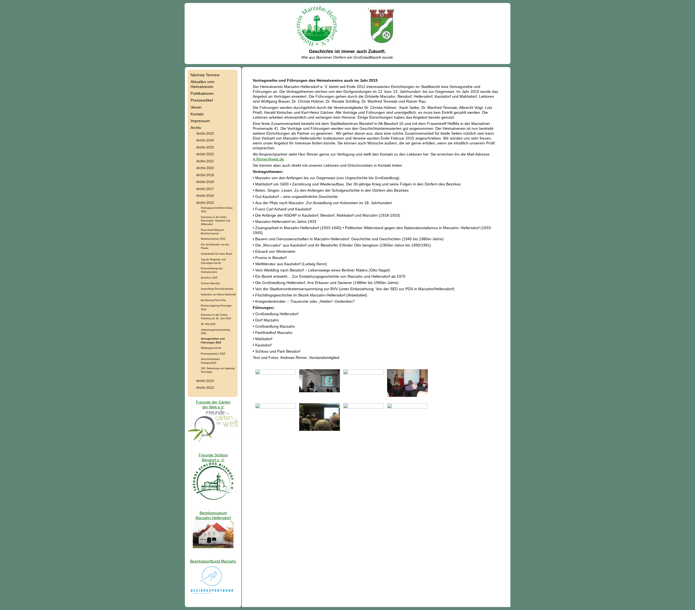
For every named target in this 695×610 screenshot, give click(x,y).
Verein (196, 107)
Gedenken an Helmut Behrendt (218, 294)
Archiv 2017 (205, 189)
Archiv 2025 (205, 133)
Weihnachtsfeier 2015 (213, 238)
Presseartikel (202, 100)
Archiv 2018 (205, 182)
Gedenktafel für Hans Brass (216, 253)
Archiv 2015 (205, 202)
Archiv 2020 (205, 168)
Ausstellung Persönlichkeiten (217, 288)
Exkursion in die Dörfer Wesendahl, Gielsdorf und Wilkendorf (215, 221)
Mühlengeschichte (211, 347)
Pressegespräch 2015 (213, 353)
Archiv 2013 (205, 387)
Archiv (196, 127)
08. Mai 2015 (208, 324)
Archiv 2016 (205, 195)
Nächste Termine (205, 75)
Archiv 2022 (205, 154)
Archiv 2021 (205, 161)
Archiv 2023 (205, 147)
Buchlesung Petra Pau (213, 300)
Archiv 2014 (205, 381)
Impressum (200, 121)
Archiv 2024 (205, 140)
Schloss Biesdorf (210, 283)
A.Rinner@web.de (268, 159)
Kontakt (197, 114)
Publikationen (202, 93)
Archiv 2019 (205, 175)
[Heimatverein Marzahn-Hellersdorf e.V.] (317, 45)
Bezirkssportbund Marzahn (213, 561)
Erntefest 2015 (209, 277)
